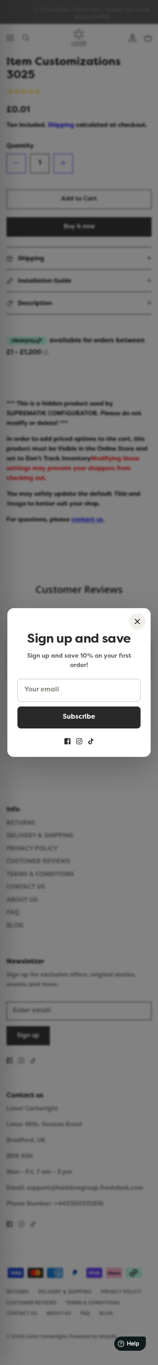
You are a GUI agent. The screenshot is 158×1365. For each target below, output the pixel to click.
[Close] (137, 621)
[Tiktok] (91, 741)
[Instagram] (79, 741)
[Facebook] (67, 741)
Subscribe (79, 717)
